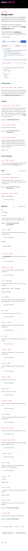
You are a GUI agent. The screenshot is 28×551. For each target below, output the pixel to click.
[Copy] (19, 41)
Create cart (17, 32)
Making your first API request (12, 95)
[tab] (3, 63)
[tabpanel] (14, 71)
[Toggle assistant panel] (24, 2)
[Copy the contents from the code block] (23, 46)
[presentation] (13, 41)
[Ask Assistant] (25, 46)
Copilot (24, 115)
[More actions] (26, 2)
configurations (7, 256)
